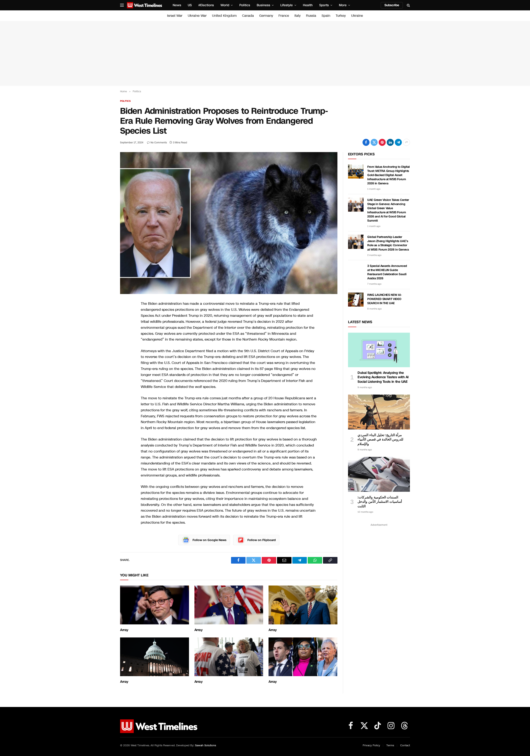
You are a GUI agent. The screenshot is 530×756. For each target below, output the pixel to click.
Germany (266, 15)
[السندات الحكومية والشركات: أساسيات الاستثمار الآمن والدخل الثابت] (379, 474)
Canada (248, 15)
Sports (324, 5)
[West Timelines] (144, 5)
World (224, 5)
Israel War (174, 15)
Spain (326, 15)
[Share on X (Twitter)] (374, 142)
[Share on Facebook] (366, 142)
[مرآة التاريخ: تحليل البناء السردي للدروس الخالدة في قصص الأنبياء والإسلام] (379, 412)
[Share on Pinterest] (382, 142)
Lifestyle (286, 5)
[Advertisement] (265, 53)
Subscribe (391, 5)
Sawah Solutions (205, 745)
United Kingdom (224, 15)
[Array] (154, 605)
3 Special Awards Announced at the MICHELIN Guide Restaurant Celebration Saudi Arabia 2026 (387, 272)
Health (308, 5)
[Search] (408, 5)
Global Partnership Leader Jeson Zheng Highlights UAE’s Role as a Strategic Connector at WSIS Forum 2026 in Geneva (388, 243)
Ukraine (357, 15)
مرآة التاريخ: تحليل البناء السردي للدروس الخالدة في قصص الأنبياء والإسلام (380, 439)
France (283, 15)
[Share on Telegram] (398, 142)
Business (263, 5)
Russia (311, 15)
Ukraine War (197, 15)
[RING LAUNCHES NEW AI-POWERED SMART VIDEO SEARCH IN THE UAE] (356, 300)
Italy (297, 15)
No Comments (159, 142)
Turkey (341, 15)
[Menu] (122, 5)
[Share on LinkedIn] (390, 142)
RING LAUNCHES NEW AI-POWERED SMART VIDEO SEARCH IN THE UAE (384, 299)
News (177, 5)
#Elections (206, 5)
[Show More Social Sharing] (406, 142)
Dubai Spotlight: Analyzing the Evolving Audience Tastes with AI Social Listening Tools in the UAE (383, 377)
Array (124, 630)
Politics (244, 5)
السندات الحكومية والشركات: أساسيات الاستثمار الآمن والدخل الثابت (380, 502)
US (190, 5)
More (343, 5)
